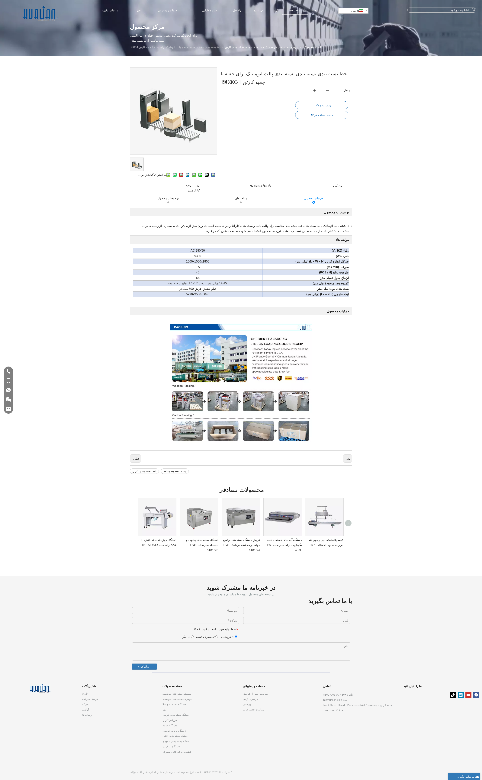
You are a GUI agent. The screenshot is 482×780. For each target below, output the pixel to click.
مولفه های (241, 198)
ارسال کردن (144, 666)
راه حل (168, 772)
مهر (164, 709)
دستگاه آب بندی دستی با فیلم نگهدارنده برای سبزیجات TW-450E (284, 545)
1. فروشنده (227, 637)
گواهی (85, 709)
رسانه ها (87, 714)
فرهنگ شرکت (90, 699)
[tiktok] (453, 695)
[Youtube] (468, 695)
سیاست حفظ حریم (253, 709)
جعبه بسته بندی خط (174, 471)
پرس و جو (324, 105)
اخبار (153, 772)
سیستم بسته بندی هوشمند (176, 693)
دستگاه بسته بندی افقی (175, 736)
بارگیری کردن (250, 699)
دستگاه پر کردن (171, 746)
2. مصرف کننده (205, 637)
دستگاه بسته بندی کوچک (175, 714)
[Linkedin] (461, 695)
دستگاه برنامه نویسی (174, 730)
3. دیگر (186, 637)
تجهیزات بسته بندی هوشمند (177, 699)
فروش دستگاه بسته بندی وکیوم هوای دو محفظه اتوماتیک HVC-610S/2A (241, 545)
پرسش (247, 704)
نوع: (340, 185)
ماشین (160, 772)
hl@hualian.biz (331, 700)
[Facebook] (476, 695)
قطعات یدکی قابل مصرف (176, 751)
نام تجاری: (265, 185)
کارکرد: (195, 190)
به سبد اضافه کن (323, 115)
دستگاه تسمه (169, 725)
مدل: (197, 185)
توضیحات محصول (168, 198)
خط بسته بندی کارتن (144, 471)
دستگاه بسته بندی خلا (174, 704)
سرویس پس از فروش (255, 693)
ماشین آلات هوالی (140, 772)
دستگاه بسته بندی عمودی (176, 741)
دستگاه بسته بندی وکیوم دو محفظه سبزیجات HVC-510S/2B (202, 545)
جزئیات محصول (313, 198)
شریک (85, 704)
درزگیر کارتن (169, 720)
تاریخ (85, 693)
